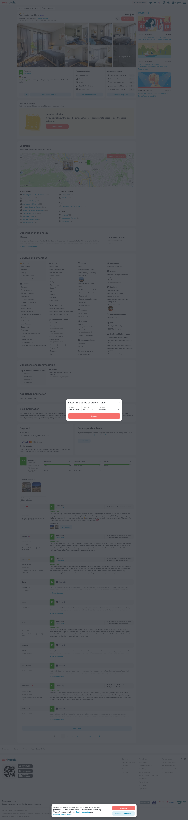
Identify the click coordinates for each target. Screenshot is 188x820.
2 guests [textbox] (102, 409)
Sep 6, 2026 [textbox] (88, 409)
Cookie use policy (83, 812)
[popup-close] (119, 402)
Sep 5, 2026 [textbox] (74, 409)
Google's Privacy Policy (62, 814)
